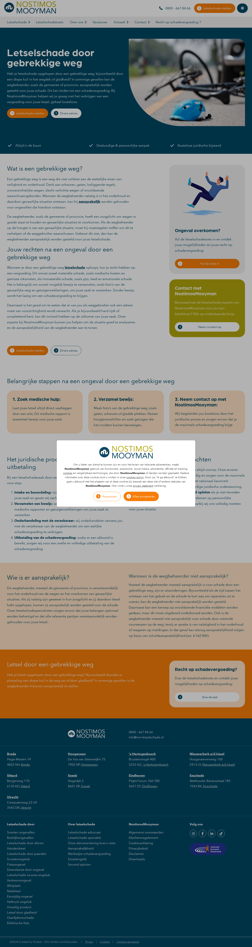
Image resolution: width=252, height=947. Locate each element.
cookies (67, 473)
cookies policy (135, 477)
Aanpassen (109, 496)
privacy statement (143, 485)
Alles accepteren (144, 496)
